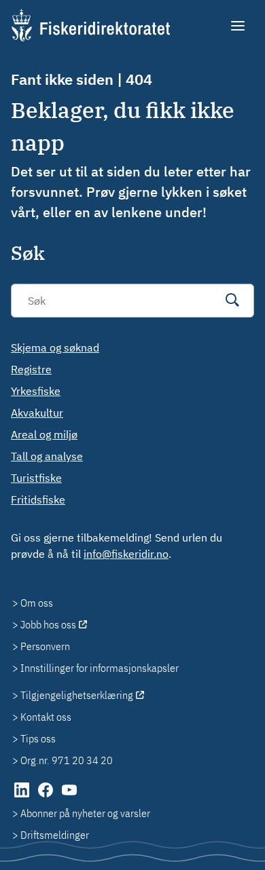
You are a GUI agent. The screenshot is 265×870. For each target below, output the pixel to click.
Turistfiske (36, 478)
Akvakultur (37, 412)
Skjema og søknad (55, 347)
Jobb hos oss (48, 624)
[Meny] (239, 26)
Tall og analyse (47, 456)
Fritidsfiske (38, 499)
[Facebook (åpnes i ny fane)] (46, 796)
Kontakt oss (45, 716)
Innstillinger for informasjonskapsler (99, 668)
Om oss (36, 602)
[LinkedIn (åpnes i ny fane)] (23, 796)
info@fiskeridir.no (126, 554)
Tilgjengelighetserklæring (76, 695)
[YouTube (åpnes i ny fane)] (69, 796)
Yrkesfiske (35, 391)
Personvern (45, 646)
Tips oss (38, 738)
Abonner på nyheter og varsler (85, 813)
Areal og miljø (44, 434)
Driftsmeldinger (54, 834)
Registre (31, 369)
